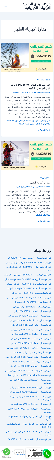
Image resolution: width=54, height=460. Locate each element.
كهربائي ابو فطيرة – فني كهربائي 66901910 (32, 352)
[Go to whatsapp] (6, 451)
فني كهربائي (45, 120)
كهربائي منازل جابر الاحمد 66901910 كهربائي (31, 325)
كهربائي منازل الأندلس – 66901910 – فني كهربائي (29, 348)
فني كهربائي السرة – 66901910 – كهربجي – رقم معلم (27, 274)
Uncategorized (43, 80)
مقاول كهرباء (45, 178)
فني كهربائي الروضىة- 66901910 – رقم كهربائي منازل (27, 279)
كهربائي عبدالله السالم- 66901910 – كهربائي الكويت (28, 297)
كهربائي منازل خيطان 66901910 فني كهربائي (31, 404)
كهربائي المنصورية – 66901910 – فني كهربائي (31, 293)
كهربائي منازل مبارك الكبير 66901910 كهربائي (31, 343)
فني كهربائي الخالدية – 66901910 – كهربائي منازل (29, 284)
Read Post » (44, 130)
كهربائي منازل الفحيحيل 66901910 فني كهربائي (30, 392)
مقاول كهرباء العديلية (26, 124)
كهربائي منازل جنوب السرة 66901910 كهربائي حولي (28, 370)
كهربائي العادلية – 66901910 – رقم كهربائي (32, 307)
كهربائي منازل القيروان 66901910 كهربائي (32, 311)
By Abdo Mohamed (26, 454)
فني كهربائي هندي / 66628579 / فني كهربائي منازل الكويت (30, 86)
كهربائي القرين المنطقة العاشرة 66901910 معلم (29, 361)
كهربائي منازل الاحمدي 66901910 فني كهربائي (30, 387)
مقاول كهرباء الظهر (42, 124)
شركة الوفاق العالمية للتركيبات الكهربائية (37, 6)
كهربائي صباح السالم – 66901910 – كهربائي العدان (29, 375)
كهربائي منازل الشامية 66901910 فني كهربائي (30, 338)
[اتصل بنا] (47, 454)
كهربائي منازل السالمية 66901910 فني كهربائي (30, 366)
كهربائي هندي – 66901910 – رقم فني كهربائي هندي (28, 262)
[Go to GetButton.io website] (6, 457)
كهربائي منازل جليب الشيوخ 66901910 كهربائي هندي (27, 357)
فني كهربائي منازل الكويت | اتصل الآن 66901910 (29, 258)
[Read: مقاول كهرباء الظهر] (27, 155)
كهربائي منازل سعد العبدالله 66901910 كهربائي (30, 320)
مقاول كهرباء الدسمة (15, 120)
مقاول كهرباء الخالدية (32, 120)
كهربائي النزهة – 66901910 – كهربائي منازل (32, 302)
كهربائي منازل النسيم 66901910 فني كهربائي (31, 329)
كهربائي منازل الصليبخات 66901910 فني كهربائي (29, 316)
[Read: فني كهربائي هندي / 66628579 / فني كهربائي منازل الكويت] (27, 57)
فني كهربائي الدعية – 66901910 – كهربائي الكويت (29, 288)
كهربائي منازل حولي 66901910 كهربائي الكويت (30, 334)
